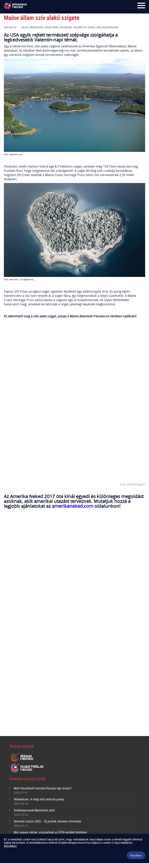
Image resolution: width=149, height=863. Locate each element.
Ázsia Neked (21, 757)
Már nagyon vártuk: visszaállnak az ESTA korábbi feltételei (50, 832)
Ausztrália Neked (27, 767)
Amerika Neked (16, 5)
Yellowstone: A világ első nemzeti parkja (39, 799)
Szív (98, 27)
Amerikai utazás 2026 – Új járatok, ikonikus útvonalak (47, 821)
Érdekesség (36, 27)
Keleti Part (51, 27)
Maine (68, 27)
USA (61, 27)
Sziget (91, 27)
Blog (25, 27)
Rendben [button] (136, 855)
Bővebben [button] (10, 846)
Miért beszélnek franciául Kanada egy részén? (43, 788)
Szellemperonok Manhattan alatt (34, 810)
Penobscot (80, 27)
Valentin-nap (110, 27)
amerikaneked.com (72, 506)
